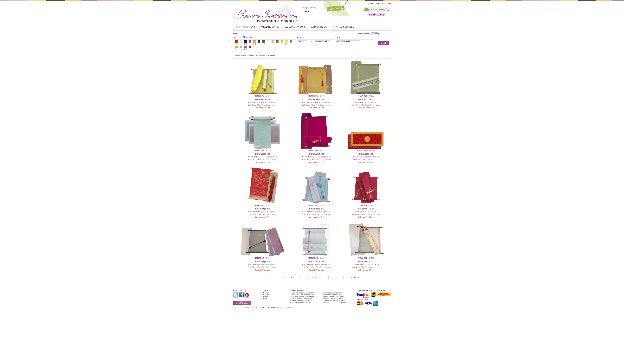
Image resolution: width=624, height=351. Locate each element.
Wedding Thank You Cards (333, 297)
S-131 (262, 258)
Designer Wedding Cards (332, 295)
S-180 (366, 96)
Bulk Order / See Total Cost (259, 105)
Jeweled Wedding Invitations (303, 297)
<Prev (268, 277)
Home (371, 3)
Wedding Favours (295, 27)
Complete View (254, 102)
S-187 (316, 150)
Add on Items (319, 27)
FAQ (265, 299)
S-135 (366, 258)
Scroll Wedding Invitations (265, 56)
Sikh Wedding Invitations (332, 293)
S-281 (262, 205)
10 (348, 277)
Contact (388, 3)
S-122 (366, 205)
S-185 (262, 150)
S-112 (316, 205)
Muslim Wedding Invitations (302, 303)
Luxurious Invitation (268, 307)
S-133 (316, 258)
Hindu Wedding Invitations (302, 301)
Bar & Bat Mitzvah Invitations (303, 295)
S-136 (316, 96)
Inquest (274, 105)
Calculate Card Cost (262, 108)
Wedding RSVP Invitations (333, 299)
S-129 (262, 96)
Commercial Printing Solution (334, 301)
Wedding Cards (270, 27)
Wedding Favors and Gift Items (335, 303)
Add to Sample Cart (269, 102)
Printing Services (343, 27)
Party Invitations (245, 27)
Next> (356, 277)
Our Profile (379, 3)
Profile (265, 297)
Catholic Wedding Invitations (303, 293)
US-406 (366, 150)
